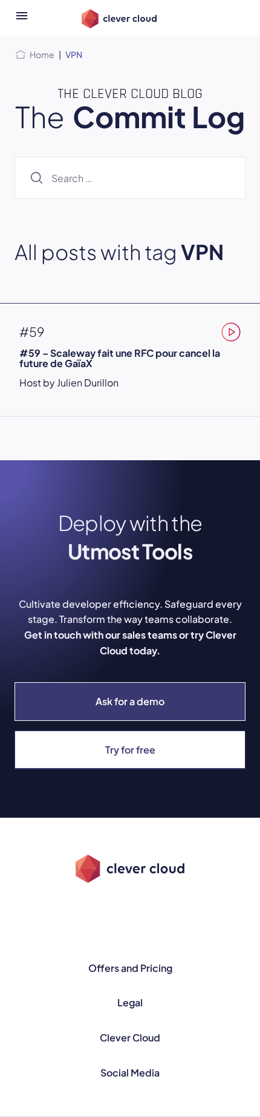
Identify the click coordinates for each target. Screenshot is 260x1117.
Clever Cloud (130, 1037)
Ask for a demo (130, 701)
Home (42, 54)
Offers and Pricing (130, 968)
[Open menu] (22, 17)
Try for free (130, 749)
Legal (130, 1002)
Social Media (130, 1072)
